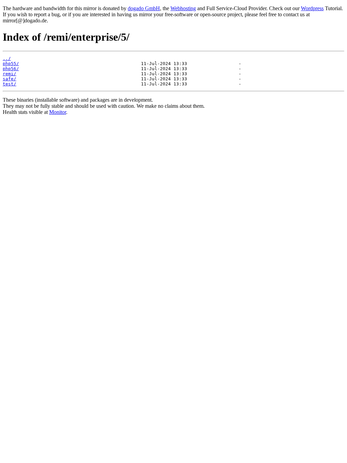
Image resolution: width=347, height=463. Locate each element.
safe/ (9, 78)
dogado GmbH (144, 8)
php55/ (11, 63)
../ (7, 58)
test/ (9, 83)
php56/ (11, 68)
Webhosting (183, 8)
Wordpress (312, 8)
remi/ (9, 73)
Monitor (57, 112)
